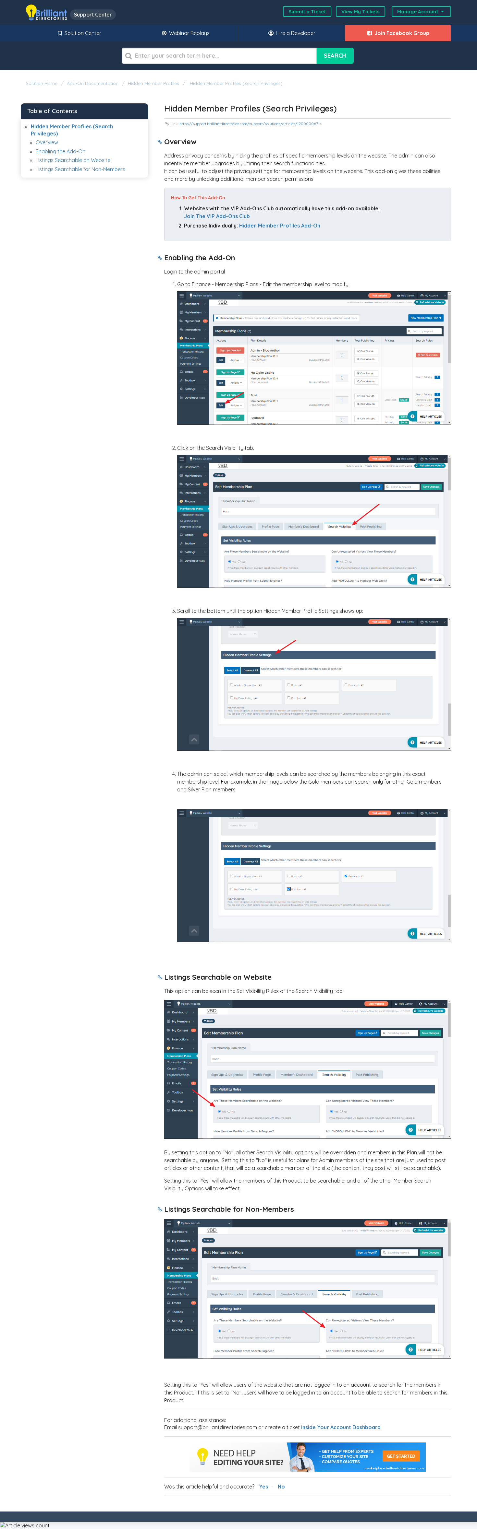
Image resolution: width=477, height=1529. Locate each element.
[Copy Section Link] (160, 142)
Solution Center (82, 33)
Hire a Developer (295, 33)
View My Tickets (360, 11)
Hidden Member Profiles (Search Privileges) (236, 83)
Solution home (42, 83)
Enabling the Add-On (60, 151)
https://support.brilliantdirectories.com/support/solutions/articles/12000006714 (250, 123)
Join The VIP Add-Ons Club (217, 216)
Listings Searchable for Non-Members (80, 169)
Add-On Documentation (92, 83)
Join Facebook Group (401, 33)
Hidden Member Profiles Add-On (279, 225)
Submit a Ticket (307, 11)
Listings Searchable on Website (73, 160)
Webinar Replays (189, 33)
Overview (47, 142)
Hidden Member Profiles (153, 83)
